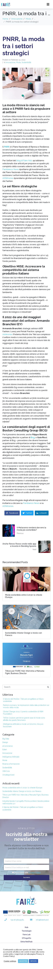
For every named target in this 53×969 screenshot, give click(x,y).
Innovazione (10, 62)
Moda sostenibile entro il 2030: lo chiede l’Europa (22, 788)
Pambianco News (10, 169)
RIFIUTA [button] (33, 961)
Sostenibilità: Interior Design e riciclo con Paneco (21, 791)
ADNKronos (7, 178)
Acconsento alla (27, 872)
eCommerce (7, 746)
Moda (18, 62)
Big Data (5, 739)
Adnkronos (7, 334)
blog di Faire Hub (24, 160)
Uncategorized (8, 775)
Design (5, 742)
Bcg (33, 437)
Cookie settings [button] (10, 961)
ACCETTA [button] (23, 961)
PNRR (6, 147)
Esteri (4, 750)
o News (35, 503)
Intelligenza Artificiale (10, 757)
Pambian (27, 503)
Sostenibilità (26, 62)
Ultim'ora (6, 771)
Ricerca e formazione (10, 764)
